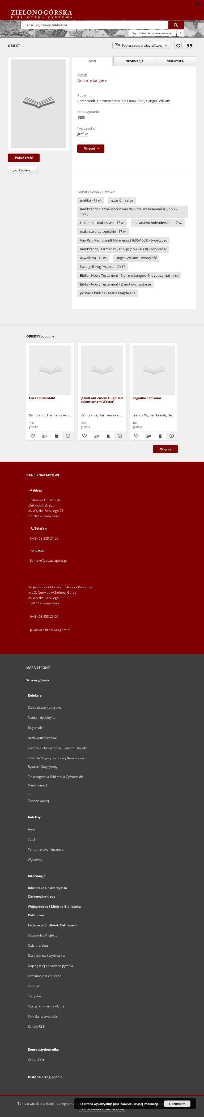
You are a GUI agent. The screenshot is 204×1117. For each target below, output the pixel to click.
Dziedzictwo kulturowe (45, 707)
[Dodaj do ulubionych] (178, 45)
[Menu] (198, 4)
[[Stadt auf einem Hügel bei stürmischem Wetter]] (102, 370)
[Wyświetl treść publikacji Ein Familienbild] (56, 435)
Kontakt (33, 986)
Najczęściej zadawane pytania (50, 965)
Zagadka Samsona (147, 398)
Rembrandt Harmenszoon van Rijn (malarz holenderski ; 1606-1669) (128, 211)
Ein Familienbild (42, 398)
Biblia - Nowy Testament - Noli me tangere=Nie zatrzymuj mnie (129, 275)
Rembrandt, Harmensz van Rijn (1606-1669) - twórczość (123, 249)
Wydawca (35, 859)
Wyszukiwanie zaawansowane (152, 33)
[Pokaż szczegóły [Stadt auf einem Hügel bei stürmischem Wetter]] (119, 435)
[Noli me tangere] (38, 103)
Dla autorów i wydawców (46, 955)
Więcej (165, 449)
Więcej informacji (146, 1104)
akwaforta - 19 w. (93, 258)
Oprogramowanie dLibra (46, 1006)
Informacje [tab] (134, 61)
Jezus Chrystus (121, 200)
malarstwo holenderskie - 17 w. (157, 222)
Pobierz (24, 170)
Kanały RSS (36, 1026)
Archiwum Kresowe (42, 738)
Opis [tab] (92, 61)
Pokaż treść (24, 157)
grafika (82, 134)
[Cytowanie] (189, 45)
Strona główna (37, 680)
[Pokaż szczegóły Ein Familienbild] (67, 435)
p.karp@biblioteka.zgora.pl (50, 630)
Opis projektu (38, 945)
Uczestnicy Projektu (42, 935)
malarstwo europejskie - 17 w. (103, 231)
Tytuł (31, 839)
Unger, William (159, 101)
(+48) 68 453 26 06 (44, 616)
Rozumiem (177, 1103)
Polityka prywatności (43, 1016)
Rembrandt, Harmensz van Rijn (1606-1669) (111, 101)
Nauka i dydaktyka (41, 717)
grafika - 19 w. (90, 200)
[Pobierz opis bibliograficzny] (44, 435)
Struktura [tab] (175, 61)
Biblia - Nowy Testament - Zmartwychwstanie (115, 284)
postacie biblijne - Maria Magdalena (107, 293)
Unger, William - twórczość (136, 258)
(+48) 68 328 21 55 (44, 538)
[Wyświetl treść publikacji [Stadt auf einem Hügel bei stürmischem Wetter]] (108, 435)
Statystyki (35, 996)
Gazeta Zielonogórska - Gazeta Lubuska (58, 748)
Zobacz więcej (38, 800)
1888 (81, 117)
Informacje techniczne (44, 976)
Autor (32, 829)
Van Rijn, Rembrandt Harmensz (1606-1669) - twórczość (123, 240)
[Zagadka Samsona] (154, 370)
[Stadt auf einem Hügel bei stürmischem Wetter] (102, 400)
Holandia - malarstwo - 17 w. (102, 222)
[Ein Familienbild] (50, 370)
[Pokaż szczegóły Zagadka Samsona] (171, 435)
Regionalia (36, 727)
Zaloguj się (36, 1059)
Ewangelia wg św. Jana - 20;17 (102, 266)
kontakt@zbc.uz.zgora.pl (48, 560)
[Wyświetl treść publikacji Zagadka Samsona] (160, 435)
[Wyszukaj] (176, 25)
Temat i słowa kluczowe (45, 849)
